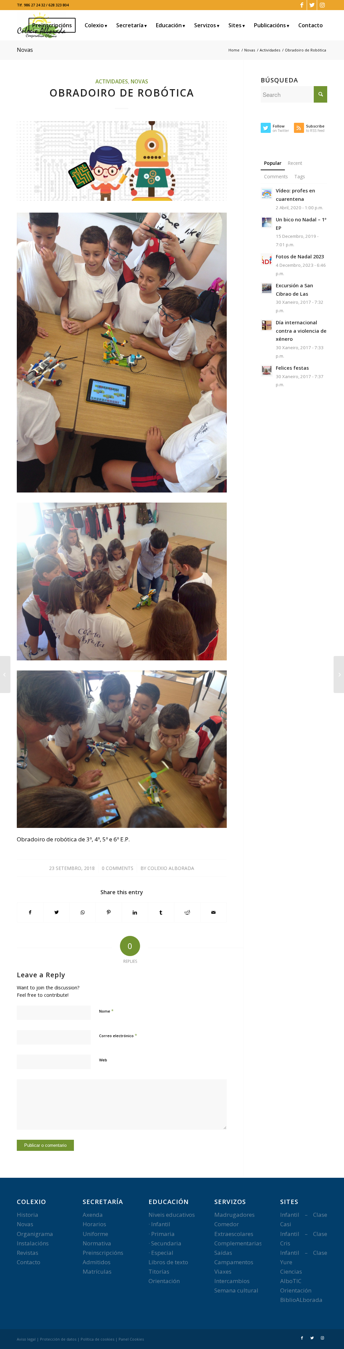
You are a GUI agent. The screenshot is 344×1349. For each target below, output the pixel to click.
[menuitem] (54, 25)
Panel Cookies (131, 1339)
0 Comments (117, 868)
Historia (27, 1214)
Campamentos (233, 1262)
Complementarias (238, 1243)
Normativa (97, 1243)
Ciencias (291, 1271)
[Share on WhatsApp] (83, 912)
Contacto (28, 1262)
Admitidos (97, 1262)
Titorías (158, 1271)
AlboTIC (290, 1281)
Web (103, 1059)
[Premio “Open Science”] (5, 674)
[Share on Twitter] (57, 912)
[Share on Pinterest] (109, 912)
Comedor (226, 1224)
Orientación (164, 1281)
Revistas (27, 1252)
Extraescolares (233, 1234)
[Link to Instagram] (322, 5)
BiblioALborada (301, 1300)
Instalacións (33, 1243)
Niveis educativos (171, 1214)
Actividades (111, 81)
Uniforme (95, 1234)
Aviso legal (26, 1339)
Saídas (223, 1252)
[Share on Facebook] (30, 912)
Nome (106, 1011)
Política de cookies (97, 1339)
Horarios (94, 1224)
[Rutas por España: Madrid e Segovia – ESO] (339, 674)
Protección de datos (58, 1339)
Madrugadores (234, 1214)
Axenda (93, 1214)
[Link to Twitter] (312, 5)
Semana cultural (236, 1290)
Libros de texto (168, 1262)
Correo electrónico (118, 1035)
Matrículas (97, 1271)
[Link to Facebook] (302, 5)
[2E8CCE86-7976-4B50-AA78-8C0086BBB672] (122, 161)
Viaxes (222, 1271)
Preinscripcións (103, 1252)
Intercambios (232, 1281)
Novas (25, 49)
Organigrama (35, 1234)
